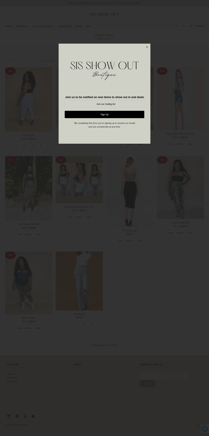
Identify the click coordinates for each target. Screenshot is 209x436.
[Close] (147, 47)
